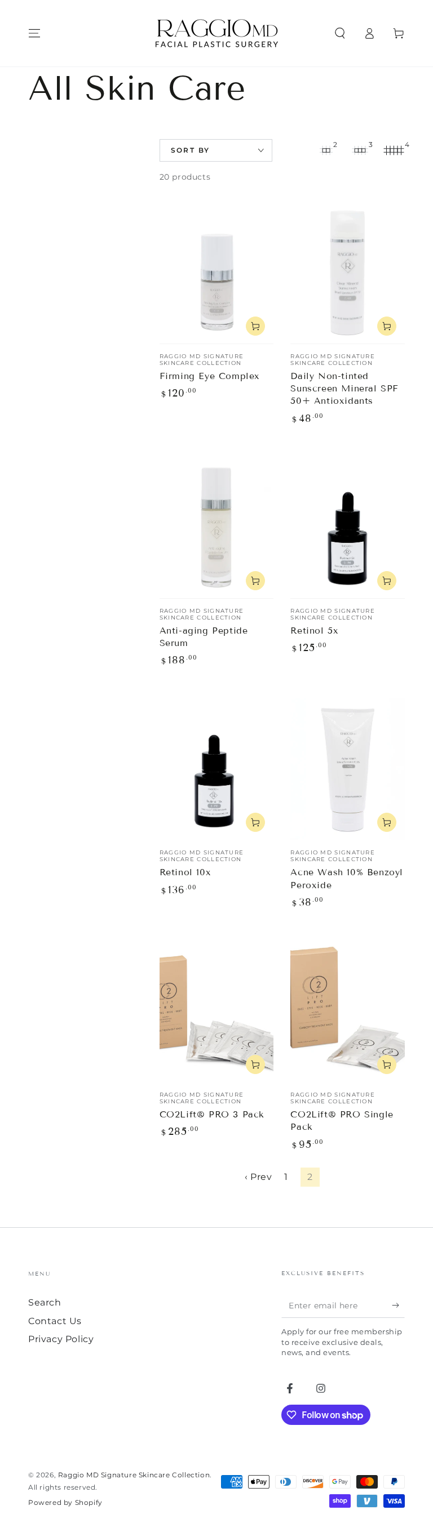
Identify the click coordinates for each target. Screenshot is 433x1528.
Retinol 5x (314, 630)
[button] (340, 33)
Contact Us (55, 1321)
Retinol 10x (185, 872)
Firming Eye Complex (210, 376)
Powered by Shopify (65, 1502)
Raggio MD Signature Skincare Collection (134, 1475)
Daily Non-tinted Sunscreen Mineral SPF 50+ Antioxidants (344, 389)
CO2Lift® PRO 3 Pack (212, 1114)
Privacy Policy (61, 1339)
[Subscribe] (398, 1305)
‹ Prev (258, 1176)
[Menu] (34, 33)
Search (44, 1302)
